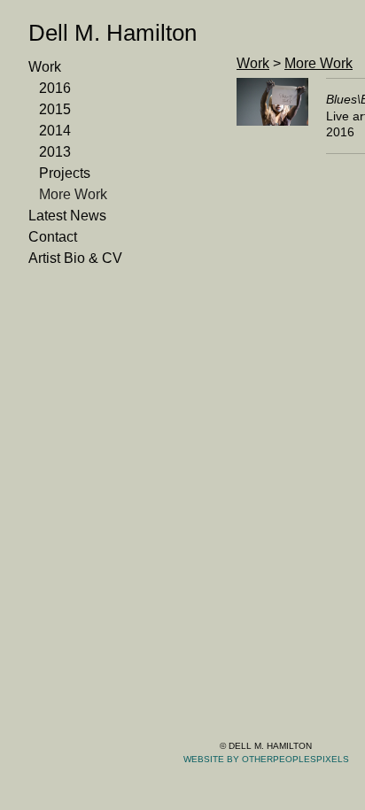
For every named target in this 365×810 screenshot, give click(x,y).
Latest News (68, 216)
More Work (75, 194)
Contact (53, 237)
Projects (65, 173)
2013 (55, 152)
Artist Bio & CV (74, 258)
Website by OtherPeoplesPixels (266, 759)
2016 (55, 88)
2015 (55, 110)
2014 (55, 131)
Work (44, 67)
